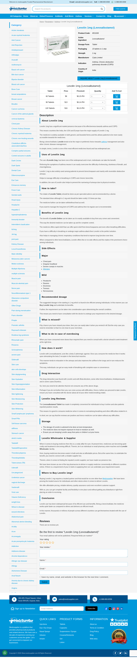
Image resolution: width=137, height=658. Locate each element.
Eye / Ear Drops (46, 628)
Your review (45, 547)
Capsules (63, 628)
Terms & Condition (97, 628)
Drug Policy (94, 631)
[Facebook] (106, 608)
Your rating (44, 539)
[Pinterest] (117, 608)
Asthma (78, 16)
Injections (43, 624)
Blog (109, 16)
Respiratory (49, 22)
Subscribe (91, 608)
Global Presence (46, 16)
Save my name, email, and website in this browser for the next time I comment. (75, 577)
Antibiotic (59, 16)
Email (43, 569)
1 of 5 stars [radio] (41, 542)
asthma (104, 142)
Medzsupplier (108, 478)
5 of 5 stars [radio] (53, 542)
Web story (94, 639)
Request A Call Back (135, 331)
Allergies (46, 269)
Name (43, 560)
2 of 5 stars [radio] (44, 542)
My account (119, 16)
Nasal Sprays (45, 631)
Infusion (43, 635)
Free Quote (120, 9)
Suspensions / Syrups (68, 631)
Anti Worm (69, 16)
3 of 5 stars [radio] (47, 542)
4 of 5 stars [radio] (50, 542)
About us (34, 16)
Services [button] (88, 16)
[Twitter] (110, 608)
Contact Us (100, 16)
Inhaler (42, 639)
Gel (61, 639)
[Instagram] (114, 608)
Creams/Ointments (67, 635)
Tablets (62, 624)
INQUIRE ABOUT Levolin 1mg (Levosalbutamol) (98, 78)
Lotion (62, 642)
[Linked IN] (121, 608)
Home (25, 16)
